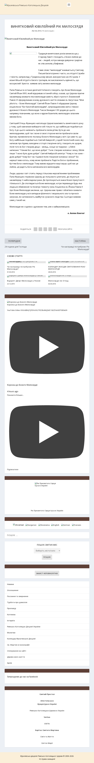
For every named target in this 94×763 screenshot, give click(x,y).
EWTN (47, 723)
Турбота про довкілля (17, 602)
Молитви (11, 632)
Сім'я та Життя (47, 736)
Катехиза (11, 614)
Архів (9, 663)
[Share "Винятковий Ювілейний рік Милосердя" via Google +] (45, 229)
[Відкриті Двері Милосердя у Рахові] (26, 276)
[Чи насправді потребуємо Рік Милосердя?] (26, 262)
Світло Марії (47, 743)
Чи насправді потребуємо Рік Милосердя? (21, 268)
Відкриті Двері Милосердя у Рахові (24, 281)
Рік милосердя (47, 31)
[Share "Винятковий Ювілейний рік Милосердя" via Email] (50, 229)
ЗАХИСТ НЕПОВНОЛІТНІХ (47, 573)
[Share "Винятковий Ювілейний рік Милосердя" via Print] (55, 229)
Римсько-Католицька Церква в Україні (47, 710)
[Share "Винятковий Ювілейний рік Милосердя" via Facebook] (35, 229)
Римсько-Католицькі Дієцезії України (23, 626)
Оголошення (12, 590)
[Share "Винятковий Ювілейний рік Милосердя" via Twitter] (40, 229)
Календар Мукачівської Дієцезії (21, 638)
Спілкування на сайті (16, 651)
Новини (10, 584)
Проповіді (11, 608)
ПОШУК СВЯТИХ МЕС (47, 545)
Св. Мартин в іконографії (18, 645)
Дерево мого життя (16, 657)
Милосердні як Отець (58, 281)
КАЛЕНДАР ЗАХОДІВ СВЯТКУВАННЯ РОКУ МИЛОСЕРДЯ (66, 268)
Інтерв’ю (11, 620)
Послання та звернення (17, 596)
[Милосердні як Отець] (67, 276)
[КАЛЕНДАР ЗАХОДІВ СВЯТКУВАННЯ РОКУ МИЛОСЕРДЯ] (67, 262)
